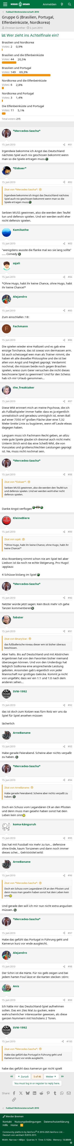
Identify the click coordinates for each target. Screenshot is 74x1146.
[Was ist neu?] (62, 4)
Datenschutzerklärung (56, 1121)
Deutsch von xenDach (19, 1135)
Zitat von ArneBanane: (16, 787)
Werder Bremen (14, 1116)
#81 (70, 144)
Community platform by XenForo (33, 1132)
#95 (70, 838)
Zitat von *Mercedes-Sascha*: (21, 189)
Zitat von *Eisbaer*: (15, 481)
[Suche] (69, 4)
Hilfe (5, 1125)
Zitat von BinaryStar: (15, 638)
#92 (70, 705)
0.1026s (47, 1139)
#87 (70, 401)
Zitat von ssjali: (12, 539)
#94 (70, 780)
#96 (70, 875)
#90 (70, 597)
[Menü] (5, 4)
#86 (70, 340)
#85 (70, 310)
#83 (70, 243)
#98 (70, 966)
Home (14, 1125)
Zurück (24, 1076)
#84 (70, 277)
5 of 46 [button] (37, 1076)
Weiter (50, 1076)
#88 (70, 474)
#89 (70, 531)
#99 (70, 1000)
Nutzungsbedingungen (28, 1121)
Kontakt (7, 1121)
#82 (70, 182)
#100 (69, 1041)
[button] (71, 1142)
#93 (70, 746)
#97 (70, 933)
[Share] (64, 145)
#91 (70, 631)
